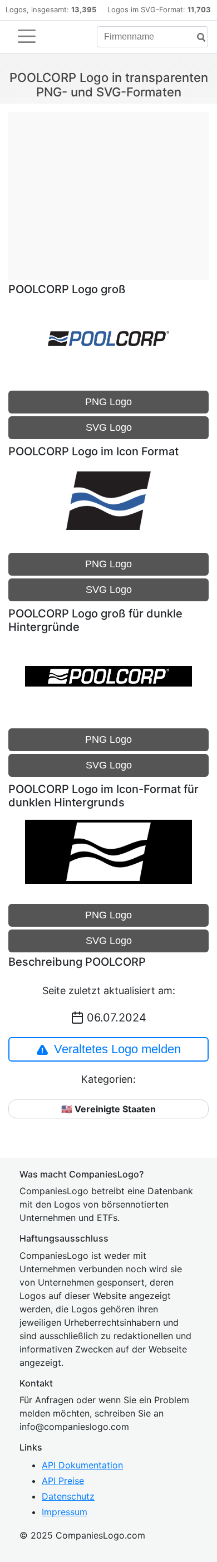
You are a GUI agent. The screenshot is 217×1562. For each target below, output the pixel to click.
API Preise (63, 1480)
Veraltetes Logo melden (117, 1049)
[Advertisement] (108, 190)
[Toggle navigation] (27, 36)
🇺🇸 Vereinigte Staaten (108, 1109)
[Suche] (197, 38)
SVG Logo (109, 427)
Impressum (64, 1511)
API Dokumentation (82, 1465)
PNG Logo (108, 401)
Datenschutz (68, 1496)
